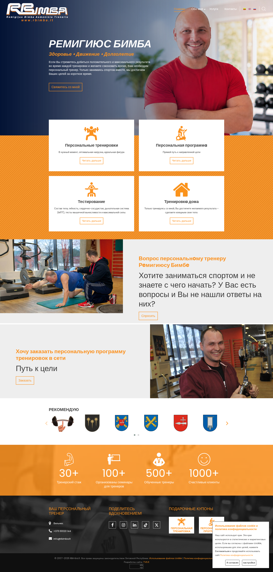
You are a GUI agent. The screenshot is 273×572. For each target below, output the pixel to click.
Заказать (24, 380)
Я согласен (232, 562)
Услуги (213, 9)
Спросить (148, 316)
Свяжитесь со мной (66, 87)
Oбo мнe (197, 9)
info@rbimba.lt (62, 538)
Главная (179, 9)
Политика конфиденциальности (200, 558)
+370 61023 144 (62, 531)
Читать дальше (91, 160)
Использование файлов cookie (165, 558)
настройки (249, 562)
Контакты (230, 9)
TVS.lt (146, 562)
